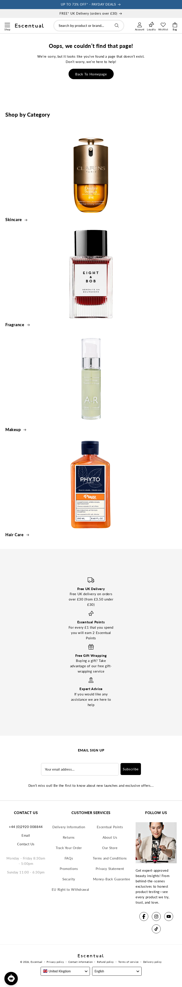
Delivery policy (152, 961)
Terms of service (128, 961)
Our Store (109, 848)
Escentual (36, 961)
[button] (7, 24)
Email (26, 835)
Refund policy (105, 961)
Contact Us (26, 844)
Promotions (69, 869)
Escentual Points (110, 827)
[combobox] (88, 26)
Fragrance (15, 324)
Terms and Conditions (110, 858)
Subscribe (131, 769)
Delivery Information (68, 827)
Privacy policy (55, 961)
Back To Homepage (91, 74)
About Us (110, 837)
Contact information (80, 961)
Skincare (14, 219)
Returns (69, 837)
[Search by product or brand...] (117, 25)
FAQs (69, 858)
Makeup (13, 429)
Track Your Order (69, 848)
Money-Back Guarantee (111, 879)
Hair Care (15, 534)
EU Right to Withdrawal (70, 889)
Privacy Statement (110, 869)
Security (68, 879)
